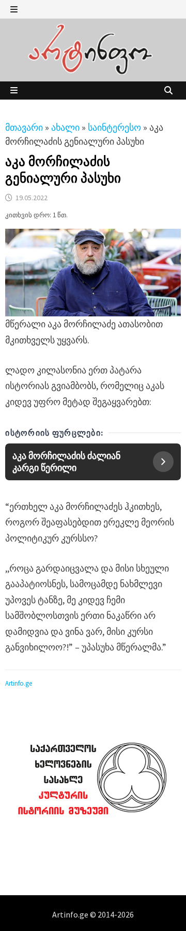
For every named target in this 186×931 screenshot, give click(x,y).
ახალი (65, 127)
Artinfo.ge (18, 683)
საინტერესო (114, 127)
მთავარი (24, 127)
